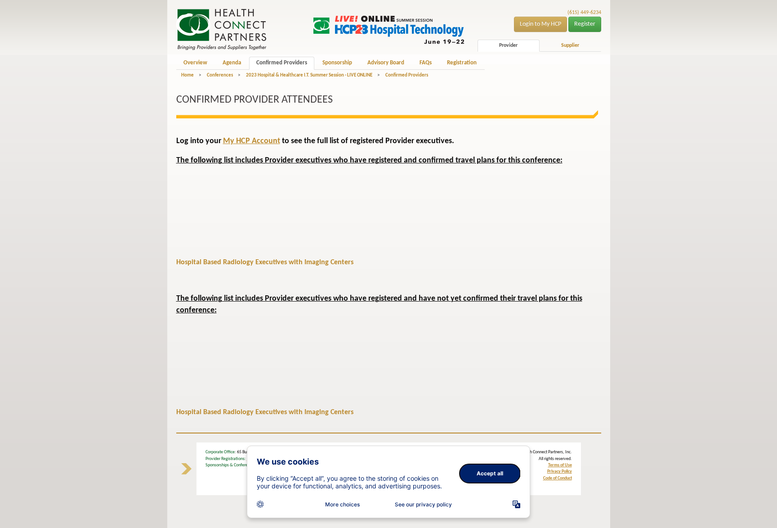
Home (187, 75)
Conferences (220, 75)
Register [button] (584, 24)
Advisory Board (385, 63)
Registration (462, 63)
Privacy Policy (559, 471)
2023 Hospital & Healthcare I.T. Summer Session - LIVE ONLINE (309, 75)
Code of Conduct (557, 478)
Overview (195, 63)
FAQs (426, 63)
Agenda (232, 63)
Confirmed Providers (281, 63)
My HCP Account (251, 141)
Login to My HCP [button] (540, 24)
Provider (508, 45)
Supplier (570, 45)
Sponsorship (337, 63)
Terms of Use (560, 465)
